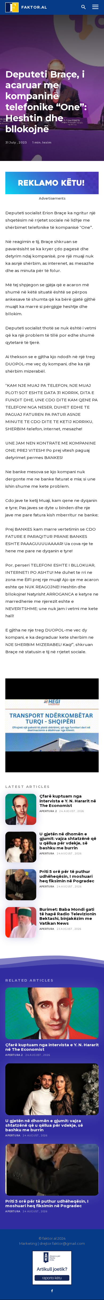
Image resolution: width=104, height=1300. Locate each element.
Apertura (46, 853)
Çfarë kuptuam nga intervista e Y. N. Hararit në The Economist (67, 801)
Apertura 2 (48, 811)
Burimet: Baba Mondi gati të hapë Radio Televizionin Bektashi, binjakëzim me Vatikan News (67, 916)
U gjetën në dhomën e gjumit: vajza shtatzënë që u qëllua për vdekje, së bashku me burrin (67, 840)
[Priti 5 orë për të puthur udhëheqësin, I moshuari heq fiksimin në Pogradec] (20, 884)
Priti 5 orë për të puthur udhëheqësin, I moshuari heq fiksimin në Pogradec (66, 876)
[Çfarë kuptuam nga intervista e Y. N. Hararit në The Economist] (20, 809)
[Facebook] (52, 1291)
